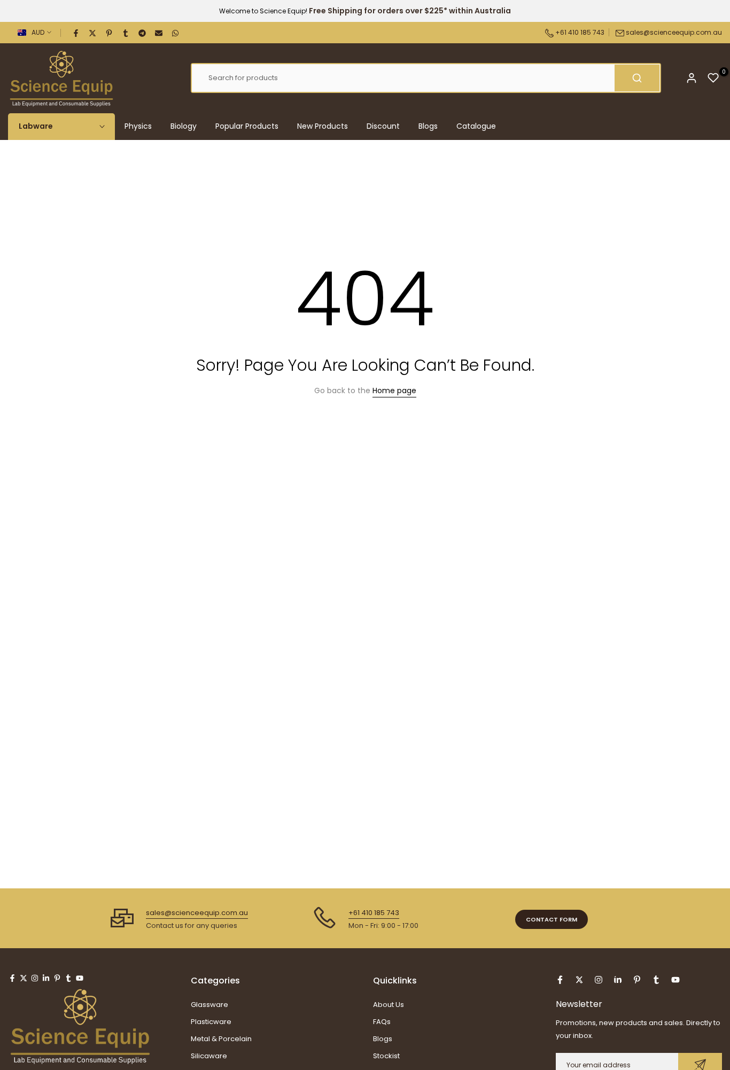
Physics (138, 126)
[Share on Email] (159, 32)
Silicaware (209, 1056)
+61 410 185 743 (579, 32)
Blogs (428, 126)
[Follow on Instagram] (34, 978)
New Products (322, 126)
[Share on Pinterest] (109, 32)
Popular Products (246, 126)
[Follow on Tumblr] (68, 978)
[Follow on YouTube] (79, 978)
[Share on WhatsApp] (176, 32)
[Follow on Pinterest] (57, 978)
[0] (713, 78)
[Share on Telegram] (142, 32)
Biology (183, 126)
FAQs (382, 1022)
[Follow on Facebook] (12, 978)
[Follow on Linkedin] (46, 978)
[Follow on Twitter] (23, 978)
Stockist (386, 1056)
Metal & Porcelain (221, 1039)
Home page (394, 390)
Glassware (209, 1004)
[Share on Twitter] (93, 32)
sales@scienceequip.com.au (674, 32)
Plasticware (211, 1022)
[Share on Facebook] (76, 32)
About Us (388, 1004)
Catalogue (476, 126)
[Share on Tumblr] (126, 32)
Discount (383, 126)
